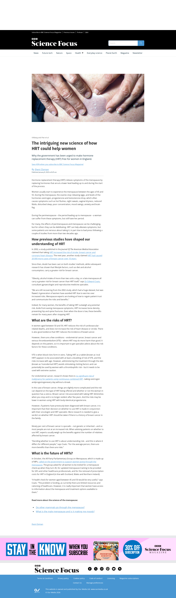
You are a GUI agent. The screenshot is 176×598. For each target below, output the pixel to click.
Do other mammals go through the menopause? (60, 507)
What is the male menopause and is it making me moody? (65, 511)
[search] (141, 43)
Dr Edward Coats (92, 281)
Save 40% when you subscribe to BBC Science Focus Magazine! (57, 164)
